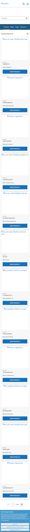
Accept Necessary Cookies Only (15, 527)
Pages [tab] (17, 27)
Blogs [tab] (12, 27)
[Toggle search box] (23, 4)
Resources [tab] (23, 27)
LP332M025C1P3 (7, 295)
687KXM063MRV (7, 411)
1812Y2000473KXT (8, 372)
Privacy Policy (6, 520)
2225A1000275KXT (8, 488)
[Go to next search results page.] (21, 504)
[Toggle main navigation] (28, 4)
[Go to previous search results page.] (8, 504)
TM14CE (5, 257)
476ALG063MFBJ (7, 334)
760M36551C (6, 64)
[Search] (26, 18)
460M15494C (6, 449)
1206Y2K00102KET (8, 179)
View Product (15, 72)
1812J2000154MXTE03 (9, 218)
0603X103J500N (7, 141)
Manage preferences (15, 529)
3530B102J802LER (7, 102)
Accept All (15, 524)
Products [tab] (6, 27)
